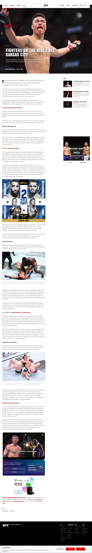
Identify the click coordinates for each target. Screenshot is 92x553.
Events (6, 5)
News (24, 5)
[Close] (89, 549)
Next (89, 33)
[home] (46, 5)
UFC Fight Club (64, 538)
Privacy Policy (85, 528)
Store (62, 536)
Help (76, 525)
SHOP (81, 5)
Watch (68, 5)
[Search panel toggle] (85, 5)
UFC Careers (63, 530)
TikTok (69, 536)
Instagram (70, 528)
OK (80, 549)
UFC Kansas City (5, 511)
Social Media (71, 525)
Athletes (18, 5)
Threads (69, 530)
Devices (76, 528)
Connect (62, 5)
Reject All (70, 549)
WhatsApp (70, 532)
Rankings (12, 5)
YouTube (69, 534)
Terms (83, 526)
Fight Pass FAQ (78, 526)
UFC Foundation (64, 528)
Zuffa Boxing (74, 5)
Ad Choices (84, 530)
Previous (2, 33)
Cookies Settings (60, 549)
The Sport (63, 526)
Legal (83, 525)
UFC (61, 525)
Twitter (69, 538)
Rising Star (12, 511)
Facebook (70, 526)
